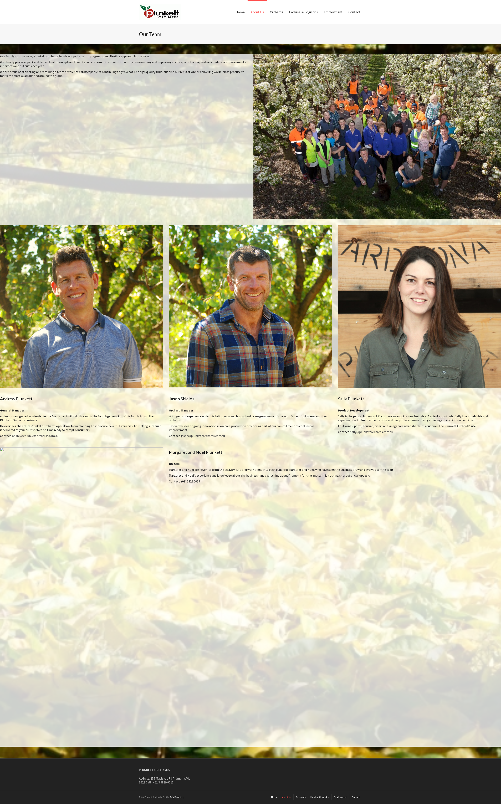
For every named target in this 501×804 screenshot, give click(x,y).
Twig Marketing (177, 797)
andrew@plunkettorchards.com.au (35, 436)
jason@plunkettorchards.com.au (202, 436)
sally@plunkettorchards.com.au (371, 432)
